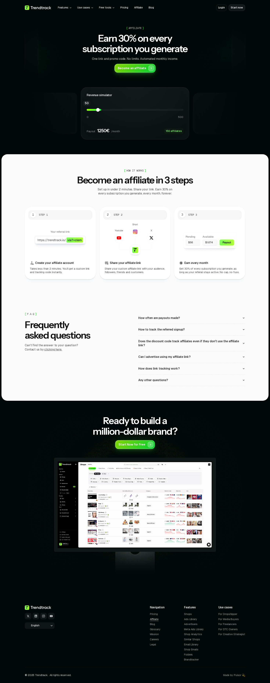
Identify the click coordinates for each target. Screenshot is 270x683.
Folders (188, 654)
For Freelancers (227, 624)
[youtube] (51, 616)
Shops (188, 614)
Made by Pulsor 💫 (234, 675)
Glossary (155, 629)
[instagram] (43, 616)
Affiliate (154, 619)
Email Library (191, 644)
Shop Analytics (193, 634)
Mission (154, 634)
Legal (153, 644)
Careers (154, 639)
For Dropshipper (227, 614)
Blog (152, 624)
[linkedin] (36, 616)
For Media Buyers (228, 619)
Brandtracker (191, 659)
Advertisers (190, 624)
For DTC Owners (228, 629)
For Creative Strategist (231, 634)
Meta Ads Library (194, 629)
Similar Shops (192, 639)
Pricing (154, 614)
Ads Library (190, 619)
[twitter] (28, 616)
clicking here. (53, 349)
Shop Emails (191, 649)
